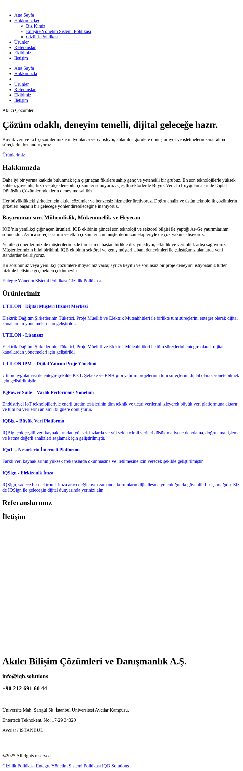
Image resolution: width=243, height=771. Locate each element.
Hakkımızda (25, 73)
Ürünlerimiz (13, 154)
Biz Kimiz (35, 26)
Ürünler (21, 42)
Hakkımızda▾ (26, 20)
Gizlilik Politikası (42, 36)
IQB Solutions (115, 765)
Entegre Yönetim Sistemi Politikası (58, 31)
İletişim (21, 58)
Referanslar (25, 47)
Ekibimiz (22, 52)
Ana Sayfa (24, 15)
